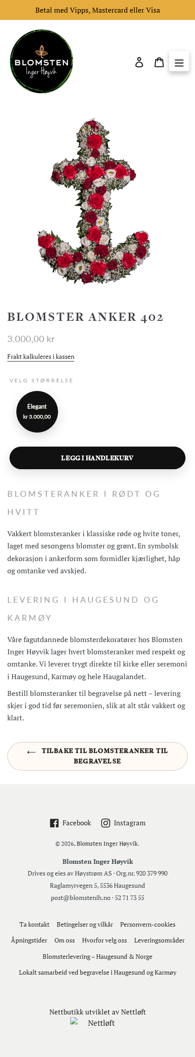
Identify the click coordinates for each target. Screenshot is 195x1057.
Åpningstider (29, 940)
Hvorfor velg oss (104, 940)
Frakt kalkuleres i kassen (40, 356)
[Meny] (179, 61)
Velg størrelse (42, 380)
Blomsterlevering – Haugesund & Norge (97, 956)
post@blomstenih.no (81, 897)
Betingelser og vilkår (85, 924)
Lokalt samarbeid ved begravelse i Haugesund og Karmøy (97, 972)
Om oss (64, 940)
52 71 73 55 (129, 897)
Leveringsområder (159, 940)
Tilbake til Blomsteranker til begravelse (104, 756)
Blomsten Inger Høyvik (107, 843)
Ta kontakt (34, 924)
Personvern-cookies (148, 924)
